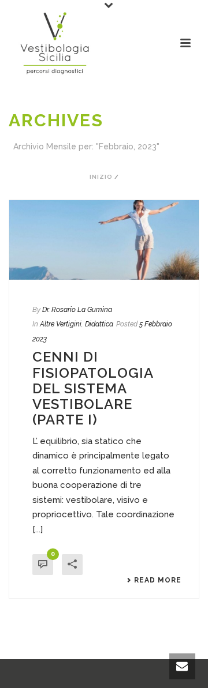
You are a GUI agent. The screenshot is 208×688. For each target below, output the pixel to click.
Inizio (101, 177)
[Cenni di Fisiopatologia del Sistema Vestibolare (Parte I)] (104, 240)
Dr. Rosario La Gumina (77, 310)
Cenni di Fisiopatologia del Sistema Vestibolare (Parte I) (92, 388)
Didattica (99, 324)
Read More (157, 580)
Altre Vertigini (60, 324)
